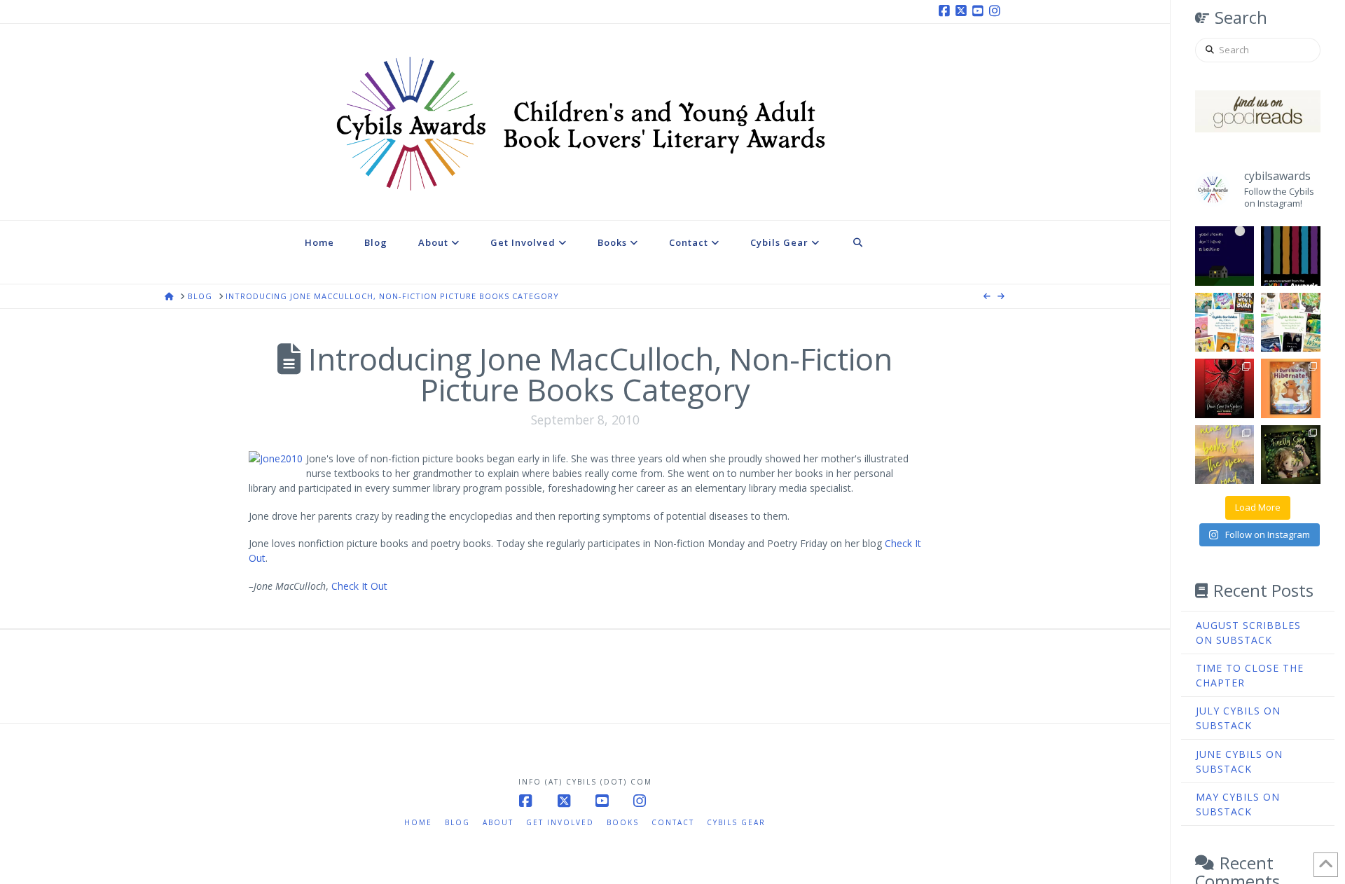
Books (623, 822)
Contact (672, 822)
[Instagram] (996, 11)
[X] (963, 11)
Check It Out (359, 586)
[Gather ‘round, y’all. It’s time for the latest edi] (1290, 322)
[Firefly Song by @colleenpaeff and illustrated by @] (1290, 455)
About (498, 822)
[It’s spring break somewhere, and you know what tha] (1225, 455)
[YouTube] (980, 11)
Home (418, 822)
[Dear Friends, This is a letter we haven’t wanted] (1290, 256)
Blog (457, 822)
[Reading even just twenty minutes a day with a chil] (1225, 256)
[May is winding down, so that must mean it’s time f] (1225, 322)
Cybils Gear (736, 822)
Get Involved (560, 822)
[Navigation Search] (858, 252)
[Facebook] (946, 11)
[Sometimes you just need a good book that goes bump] (1225, 388)
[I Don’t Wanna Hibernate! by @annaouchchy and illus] (1290, 388)
